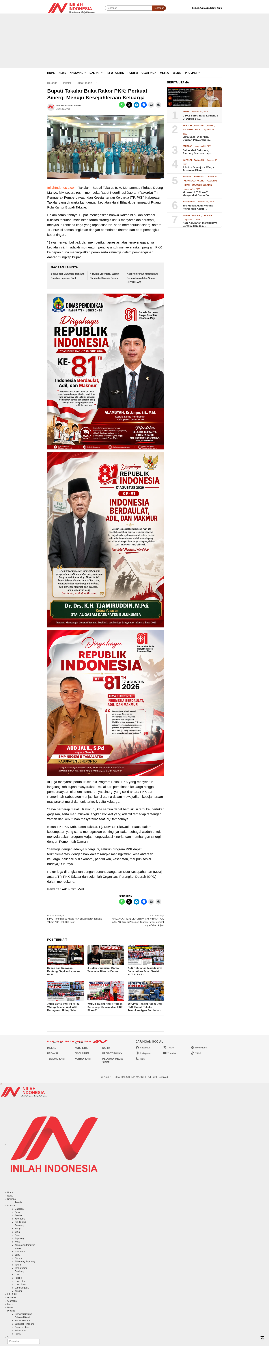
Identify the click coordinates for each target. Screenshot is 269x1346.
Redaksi (52, 1053)
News (210, 126)
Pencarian (159, 8)
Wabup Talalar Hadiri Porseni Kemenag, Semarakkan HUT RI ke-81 (105, 1007)
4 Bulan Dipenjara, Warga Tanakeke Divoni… (198, 169)
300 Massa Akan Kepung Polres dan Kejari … (198, 207)
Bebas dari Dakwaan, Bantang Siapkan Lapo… (198, 152)
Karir (106, 1048)
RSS (142, 1058)
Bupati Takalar (191, 216)
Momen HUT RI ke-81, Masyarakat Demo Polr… (198, 194)
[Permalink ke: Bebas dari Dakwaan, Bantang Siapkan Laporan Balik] (65, 955)
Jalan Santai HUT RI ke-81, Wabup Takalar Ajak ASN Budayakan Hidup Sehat (63, 1007)
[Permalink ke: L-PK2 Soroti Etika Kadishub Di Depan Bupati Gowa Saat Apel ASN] (194, 97)
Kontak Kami (83, 1058)
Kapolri (187, 126)
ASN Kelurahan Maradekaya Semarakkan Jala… (200, 224)
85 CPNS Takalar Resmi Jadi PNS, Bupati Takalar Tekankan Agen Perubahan (145, 1007)
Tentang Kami (56, 1058)
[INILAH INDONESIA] (72, 8)
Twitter (170, 1047)
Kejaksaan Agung (194, 181)
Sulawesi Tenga (192, 130)
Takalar (187, 146)
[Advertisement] (134, 40)
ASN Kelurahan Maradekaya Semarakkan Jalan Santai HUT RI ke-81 (142, 278)
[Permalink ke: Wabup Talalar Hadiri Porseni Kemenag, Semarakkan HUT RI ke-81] (105, 991)
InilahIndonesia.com (61, 187)
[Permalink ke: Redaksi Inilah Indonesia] (51, 107)
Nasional (199, 126)
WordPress (201, 1047)
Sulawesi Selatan (202, 185)
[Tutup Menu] (1, 1084)
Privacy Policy (112, 1053)
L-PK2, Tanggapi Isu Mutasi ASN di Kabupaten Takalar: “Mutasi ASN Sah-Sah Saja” (74, 918)
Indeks (51, 1048)
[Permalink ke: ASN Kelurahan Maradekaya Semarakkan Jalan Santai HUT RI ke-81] (146, 955)
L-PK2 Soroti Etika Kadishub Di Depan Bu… (200, 117)
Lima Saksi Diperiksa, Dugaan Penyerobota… (197, 138)
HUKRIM (187, 177)
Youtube (171, 1053)
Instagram (145, 1053)
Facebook (145, 1047)
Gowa (186, 111)
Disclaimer (82, 1053)
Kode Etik (81, 1048)
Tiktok (198, 1053)
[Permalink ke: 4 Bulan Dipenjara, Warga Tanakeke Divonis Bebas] (105, 955)
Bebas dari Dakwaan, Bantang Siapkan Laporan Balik (63, 971)
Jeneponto (199, 177)
